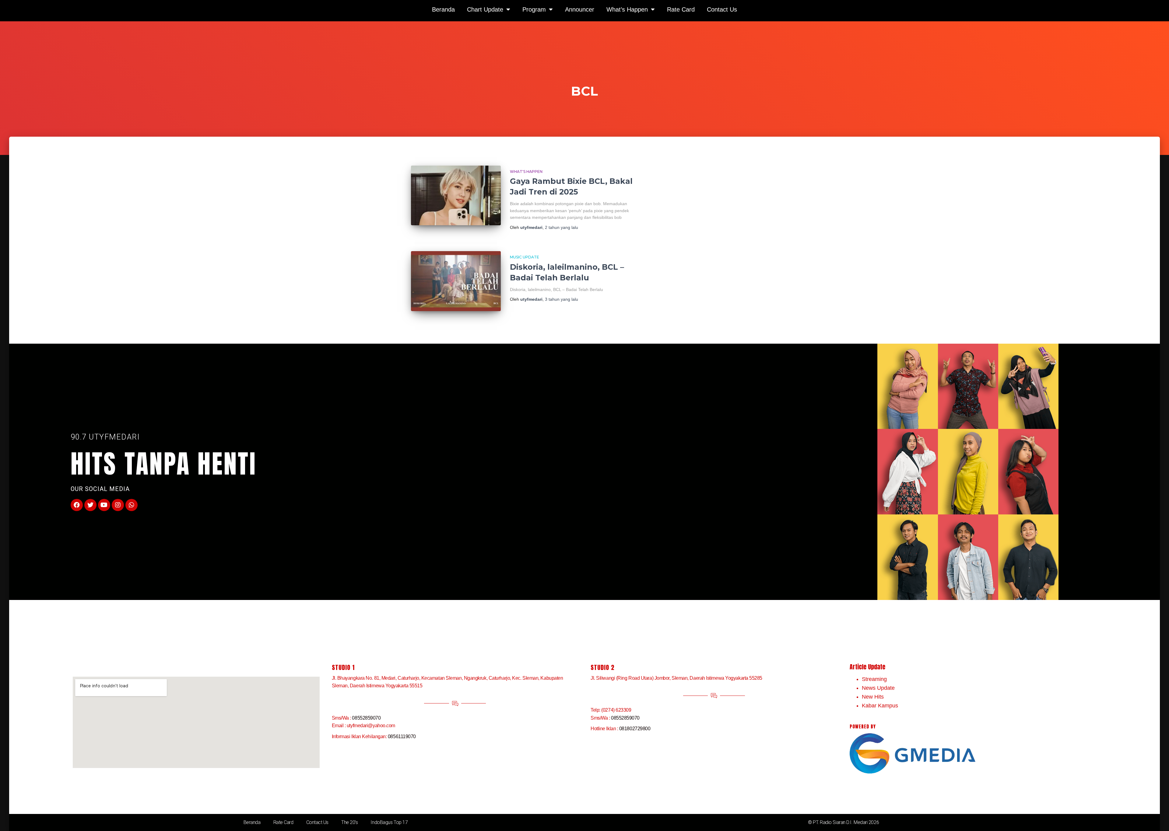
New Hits (873, 697)
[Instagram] (118, 505)
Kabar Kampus (880, 706)
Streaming (874, 679)
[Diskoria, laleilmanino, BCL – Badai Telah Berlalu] (456, 281)
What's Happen (526, 171)
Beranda (252, 822)
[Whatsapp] (131, 505)
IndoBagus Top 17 (389, 822)
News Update (878, 688)
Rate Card (283, 822)
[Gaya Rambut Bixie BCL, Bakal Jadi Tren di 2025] (456, 196)
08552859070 (366, 718)
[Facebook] (77, 505)
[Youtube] (104, 505)
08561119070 (402, 736)
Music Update (524, 257)
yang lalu (561, 227)
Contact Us (317, 822)
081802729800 (635, 728)
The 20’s (349, 822)
